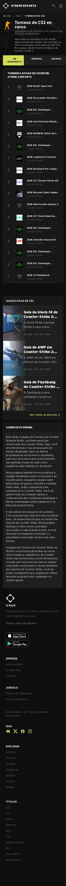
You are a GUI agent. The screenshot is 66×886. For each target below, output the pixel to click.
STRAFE (11, 605)
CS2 (18, 16)
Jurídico (12, 687)
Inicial (7, 16)
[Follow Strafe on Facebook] (21, 731)
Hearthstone (13, 859)
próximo (37, 58)
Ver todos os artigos (43, 415)
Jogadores (12, 769)
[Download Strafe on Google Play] (33, 643)
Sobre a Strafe (14, 664)
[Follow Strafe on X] (14, 731)
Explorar (12, 746)
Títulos (11, 801)
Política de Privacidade (19, 693)
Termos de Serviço (17, 699)
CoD (8, 836)
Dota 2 (10, 819)
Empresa (12, 658)
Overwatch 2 (13, 854)
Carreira (11, 676)
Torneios (11, 758)
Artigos (10, 787)
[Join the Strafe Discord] (8, 731)
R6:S (8, 830)
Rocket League (15, 842)
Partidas (11, 752)
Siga (9, 726)
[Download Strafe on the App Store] (33, 635)
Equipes (11, 763)
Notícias (10, 775)
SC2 (8, 848)
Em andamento (14, 60)
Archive (56, 58)
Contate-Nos (13, 670)
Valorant (11, 824)
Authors (10, 781)
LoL (8, 813)
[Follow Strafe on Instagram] (28, 731)
